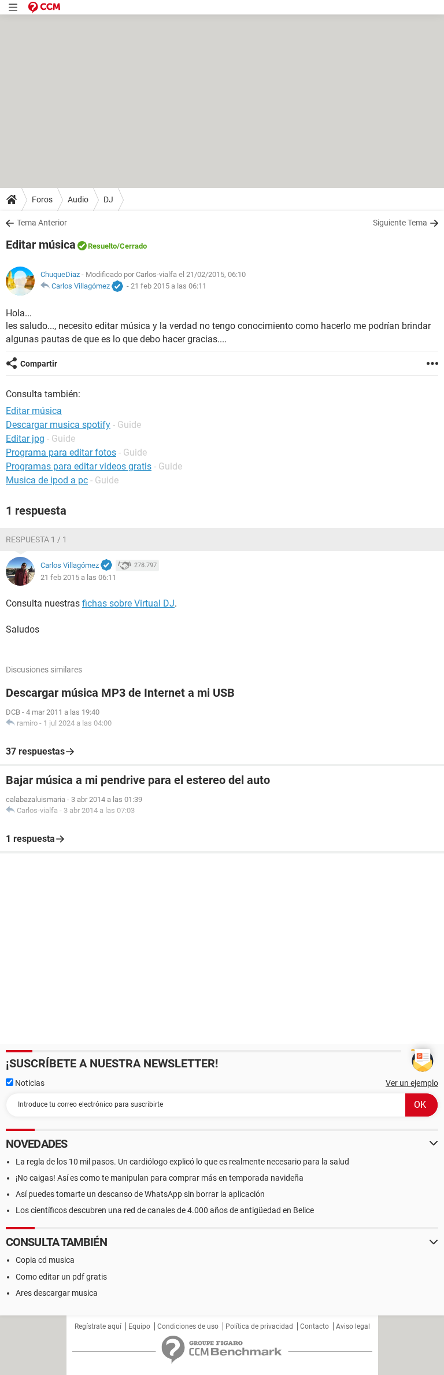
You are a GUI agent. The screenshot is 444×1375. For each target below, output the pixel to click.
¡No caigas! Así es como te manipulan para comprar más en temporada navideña (160, 1177)
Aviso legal (353, 1326)
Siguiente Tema (400, 222)
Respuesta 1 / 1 (36, 539)
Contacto (314, 1326)
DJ (108, 199)
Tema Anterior (42, 222)
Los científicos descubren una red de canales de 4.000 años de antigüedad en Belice (165, 1210)
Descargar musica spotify (58, 424)
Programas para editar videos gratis (78, 466)
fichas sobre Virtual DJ (128, 603)
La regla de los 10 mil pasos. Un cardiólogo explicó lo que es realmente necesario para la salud (182, 1161)
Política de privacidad (259, 1326)
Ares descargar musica (57, 1293)
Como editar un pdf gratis (61, 1276)
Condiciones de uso (188, 1326)
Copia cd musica (45, 1260)
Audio (78, 199)
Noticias (29, 1083)
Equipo (139, 1326)
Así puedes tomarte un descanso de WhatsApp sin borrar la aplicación (140, 1194)
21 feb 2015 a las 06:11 (168, 286)
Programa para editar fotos (61, 452)
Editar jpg (25, 438)
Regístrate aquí (98, 1326)
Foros (42, 199)
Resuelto (102, 246)
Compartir (38, 363)
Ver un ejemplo (412, 1083)
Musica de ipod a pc (47, 480)
